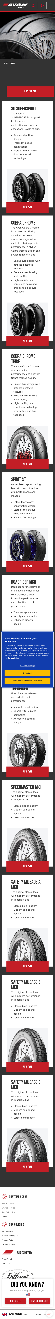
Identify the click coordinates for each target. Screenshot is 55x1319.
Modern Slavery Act (10, 1235)
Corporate (6, 1263)
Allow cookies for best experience (27, 681)
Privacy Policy (8, 1240)
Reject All (27, 673)
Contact (5, 1216)
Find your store (8, 1203)
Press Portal (7, 1259)
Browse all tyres (8, 1208)
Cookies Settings (27, 666)
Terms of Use (7, 1231)
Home (6, 63)
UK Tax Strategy (8, 1244)
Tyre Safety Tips (8, 1212)
